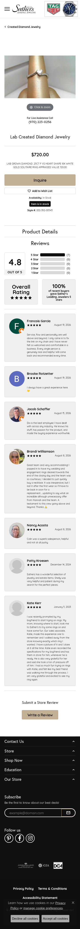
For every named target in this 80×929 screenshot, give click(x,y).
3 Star (34, 264)
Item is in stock (40, 204)
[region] (40, 77)
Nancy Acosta (37, 525)
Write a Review (40, 714)
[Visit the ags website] (26, 865)
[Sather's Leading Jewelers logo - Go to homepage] (24, 8)
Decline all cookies (25, 918)
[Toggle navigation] (7, 9)
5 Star (34, 255)
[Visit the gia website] (43, 865)
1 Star (35, 273)
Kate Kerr (34, 602)
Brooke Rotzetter (40, 373)
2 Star (34, 268)
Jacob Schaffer (38, 408)
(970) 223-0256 (40, 121)
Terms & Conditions (52, 888)
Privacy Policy (23, 888)
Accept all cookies (55, 918)
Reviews (40, 243)
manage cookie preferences (43, 908)
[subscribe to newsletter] (68, 813)
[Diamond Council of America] (58, 865)
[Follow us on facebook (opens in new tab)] (19, 838)
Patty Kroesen (38, 560)
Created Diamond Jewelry (24, 27)
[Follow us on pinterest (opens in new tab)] (8, 838)
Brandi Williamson (40, 451)
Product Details (40, 231)
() (68, 255)
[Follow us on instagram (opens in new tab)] (30, 838)
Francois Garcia (38, 320)
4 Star (34, 259)
